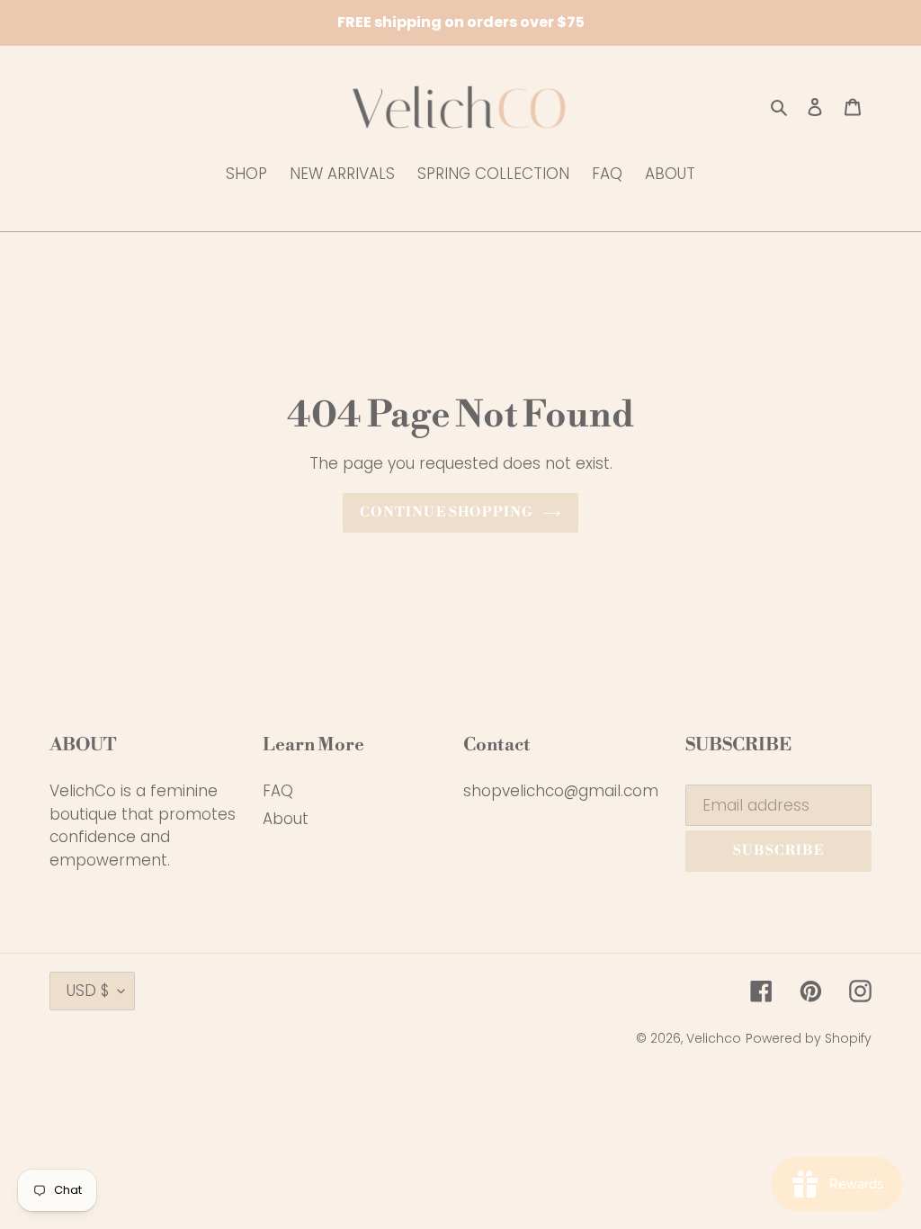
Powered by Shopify (809, 1038)
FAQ (278, 791)
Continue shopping (446, 512)
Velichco (713, 1038)
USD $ (88, 990)
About (285, 819)
